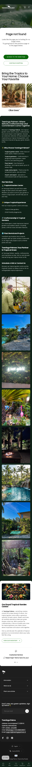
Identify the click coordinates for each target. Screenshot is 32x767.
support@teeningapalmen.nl (16, 732)
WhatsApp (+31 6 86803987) (15, 730)
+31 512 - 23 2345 (11, 728)
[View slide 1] (15, 662)
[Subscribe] (27, 711)
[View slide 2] (17, 662)
